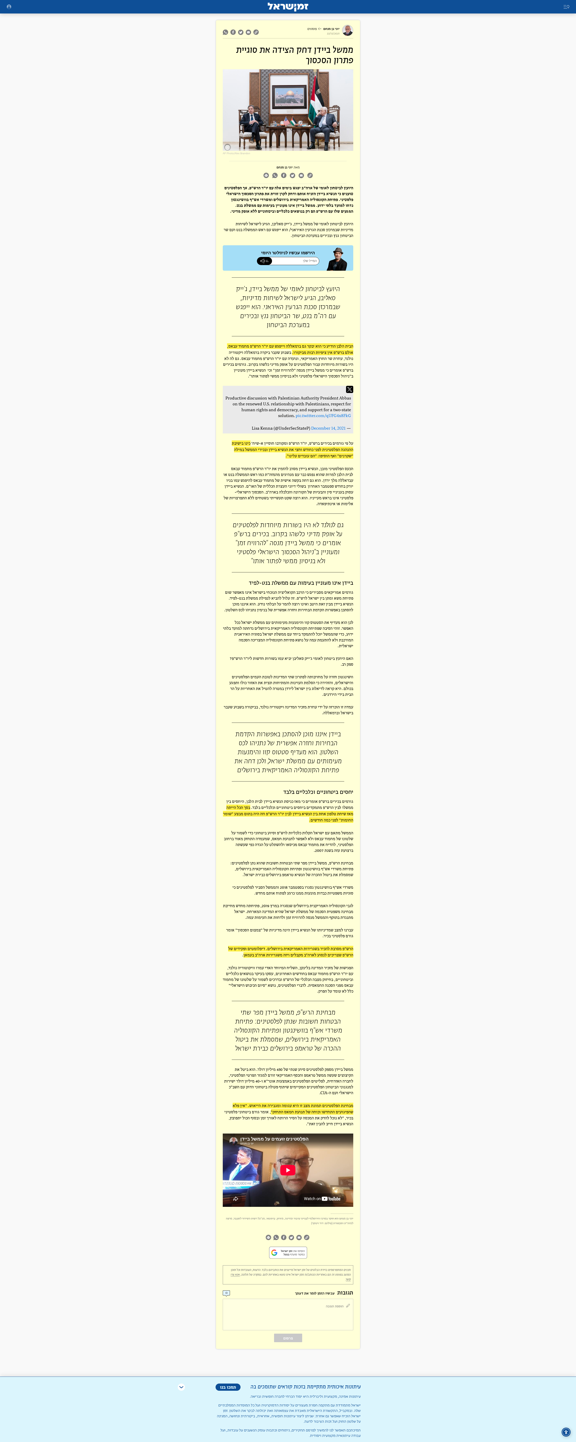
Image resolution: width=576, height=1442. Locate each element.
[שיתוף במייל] (248, 32)
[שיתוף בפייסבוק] (233, 32)
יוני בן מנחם (331, 29)
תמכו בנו (228, 1387)
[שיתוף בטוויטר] (241, 32)
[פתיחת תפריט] (9, 6)
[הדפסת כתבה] (266, 176)
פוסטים (312, 29)
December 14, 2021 (328, 428)
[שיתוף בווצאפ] (226, 32)
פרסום (288, 1338)
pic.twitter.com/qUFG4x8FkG (323, 415)
